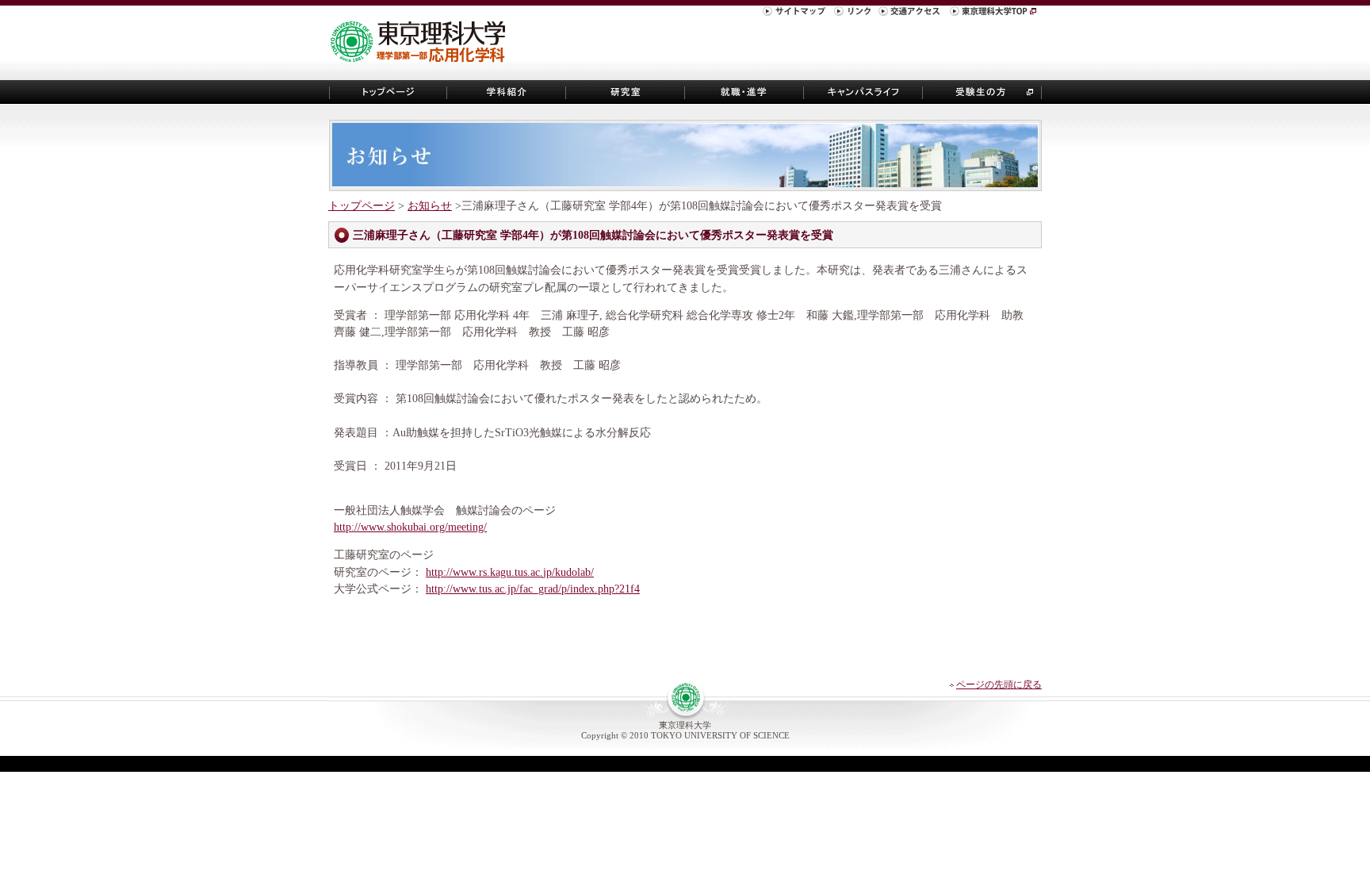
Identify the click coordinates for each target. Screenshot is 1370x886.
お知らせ (430, 205)
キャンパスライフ (863, 92)
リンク (854, 13)
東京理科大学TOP (994, 13)
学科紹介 (506, 92)
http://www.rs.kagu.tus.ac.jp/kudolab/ (510, 572)
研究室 (625, 92)
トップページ (387, 92)
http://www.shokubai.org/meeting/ (410, 526)
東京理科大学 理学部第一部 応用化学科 (424, 42)
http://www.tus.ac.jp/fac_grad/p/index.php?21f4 (533, 588)
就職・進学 (744, 92)
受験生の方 (982, 92)
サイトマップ (796, 13)
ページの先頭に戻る (999, 684)
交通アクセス (911, 13)
